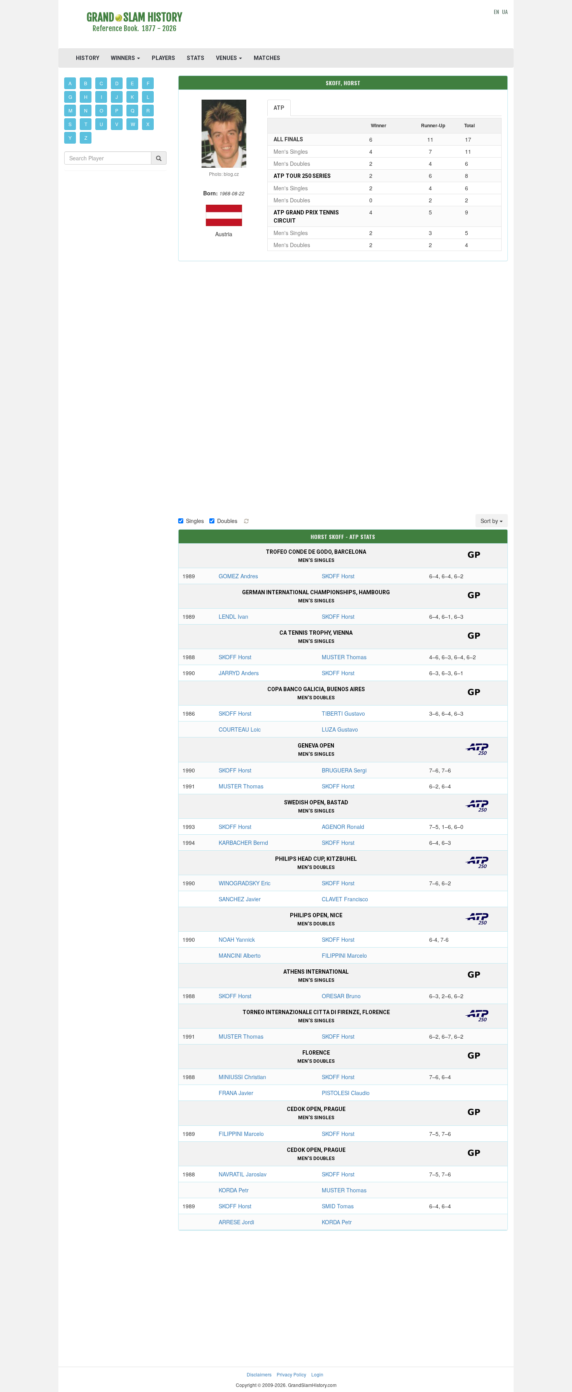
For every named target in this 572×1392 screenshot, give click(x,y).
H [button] (86, 96)
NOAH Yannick (237, 939)
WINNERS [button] (123, 58)
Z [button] (85, 137)
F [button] (148, 83)
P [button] (116, 110)
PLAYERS (163, 58)
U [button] (101, 124)
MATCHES (267, 58)
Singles (195, 521)
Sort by (490, 521)
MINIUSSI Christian (242, 1077)
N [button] (86, 110)
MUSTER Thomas (344, 657)
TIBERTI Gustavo (343, 713)
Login (317, 1374)
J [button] (117, 96)
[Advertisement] (343, 25)
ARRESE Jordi (236, 1222)
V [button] (116, 124)
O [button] (101, 110)
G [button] (70, 96)
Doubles (227, 521)
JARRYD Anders (239, 673)
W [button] (133, 124)
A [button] (70, 83)
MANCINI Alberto (240, 955)
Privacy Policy (291, 1374)
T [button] (85, 124)
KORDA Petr (234, 1190)
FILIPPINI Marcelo (344, 955)
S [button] (70, 124)
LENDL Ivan (233, 616)
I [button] (101, 96)
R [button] (148, 110)
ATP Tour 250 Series (302, 176)
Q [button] (132, 110)
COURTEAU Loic (240, 729)
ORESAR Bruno (341, 996)
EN (496, 11)
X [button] (147, 124)
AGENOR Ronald (343, 826)
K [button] (132, 96)
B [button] (85, 83)
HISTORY (87, 58)
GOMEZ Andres (238, 576)
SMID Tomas (338, 1206)
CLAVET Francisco (345, 899)
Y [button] (70, 137)
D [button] (117, 83)
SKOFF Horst (338, 576)
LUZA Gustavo (340, 729)
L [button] (148, 96)
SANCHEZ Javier (240, 899)
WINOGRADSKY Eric (244, 883)
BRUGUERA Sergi (344, 770)
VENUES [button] (227, 58)
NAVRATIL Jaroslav (243, 1174)
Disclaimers (259, 1374)
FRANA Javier (236, 1093)
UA (505, 11)
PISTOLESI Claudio (346, 1093)
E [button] (132, 83)
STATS (195, 58)
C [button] (101, 83)
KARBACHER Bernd (243, 842)
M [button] (70, 110)
